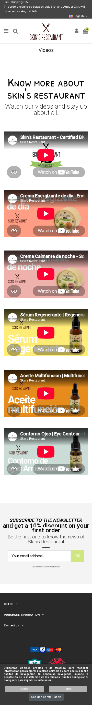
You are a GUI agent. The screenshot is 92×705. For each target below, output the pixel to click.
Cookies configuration (46, 697)
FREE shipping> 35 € (17, 2)
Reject (68, 689)
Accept (24, 689)
